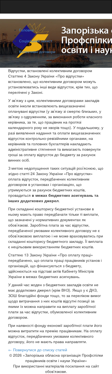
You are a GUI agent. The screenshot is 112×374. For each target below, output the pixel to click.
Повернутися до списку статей (37, 349)
